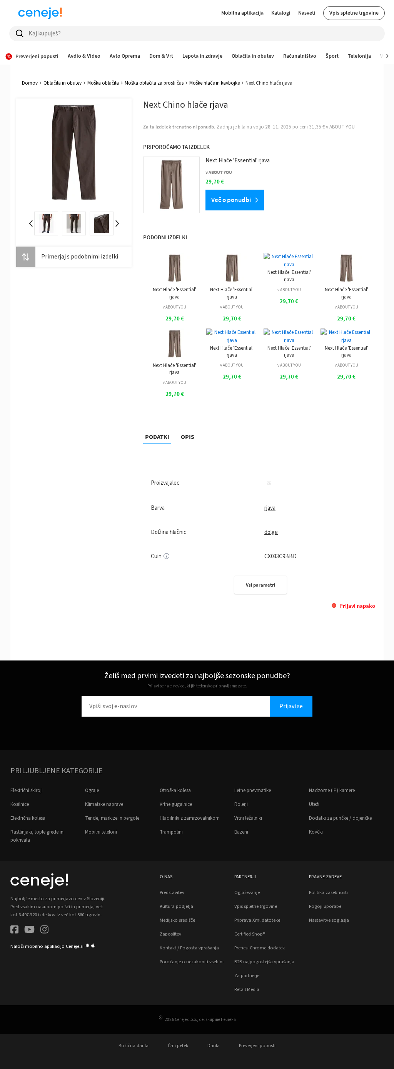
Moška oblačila (103, 83)
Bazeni (241, 832)
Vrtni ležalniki (248, 818)
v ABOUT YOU (174, 307)
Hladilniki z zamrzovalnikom (190, 818)
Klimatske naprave (104, 804)
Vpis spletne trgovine (354, 12)
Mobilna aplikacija (242, 12)
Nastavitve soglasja (329, 920)
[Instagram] (44, 931)
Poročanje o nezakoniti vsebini (192, 961)
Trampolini (171, 832)
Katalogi (280, 12)
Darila (213, 1045)
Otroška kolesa (175, 790)
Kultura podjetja (176, 906)
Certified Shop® (249, 934)
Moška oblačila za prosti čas (154, 83)
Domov (30, 83)
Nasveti (307, 12)
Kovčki (316, 832)
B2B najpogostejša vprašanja (264, 961)
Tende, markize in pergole (112, 818)
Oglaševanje (247, 892)
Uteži (314, 804)
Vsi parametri (260, 585)
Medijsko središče (177, 920)
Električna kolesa (27, 818)
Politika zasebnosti (328, 892)
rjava (269, 508)
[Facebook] (14, 931)
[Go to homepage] (40, 13)
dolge (271, 532)
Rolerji (241, 804)
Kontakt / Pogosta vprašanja (189, 947)
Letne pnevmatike (252, 790)
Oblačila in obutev (62, 83)
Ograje (92, 790)
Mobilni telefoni (101, 832)
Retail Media (246, 989)
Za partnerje (246, 975)
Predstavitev (172, 892)
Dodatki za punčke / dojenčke (340, 818)
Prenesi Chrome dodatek (259, 947)
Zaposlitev (170, 934)
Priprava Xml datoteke (257, 920)
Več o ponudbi (231, 199)
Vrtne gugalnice (176, 804)
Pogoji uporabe (325, 906)
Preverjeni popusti (257, 1045)
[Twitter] (29, 931)
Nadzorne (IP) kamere (332, 790)
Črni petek (178, 1045)
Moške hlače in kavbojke (214, 83)
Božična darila (134, 1045)
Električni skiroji (26, 790)
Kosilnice (19, 804)
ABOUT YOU (342, 126)
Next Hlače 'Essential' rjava (174, 293)
